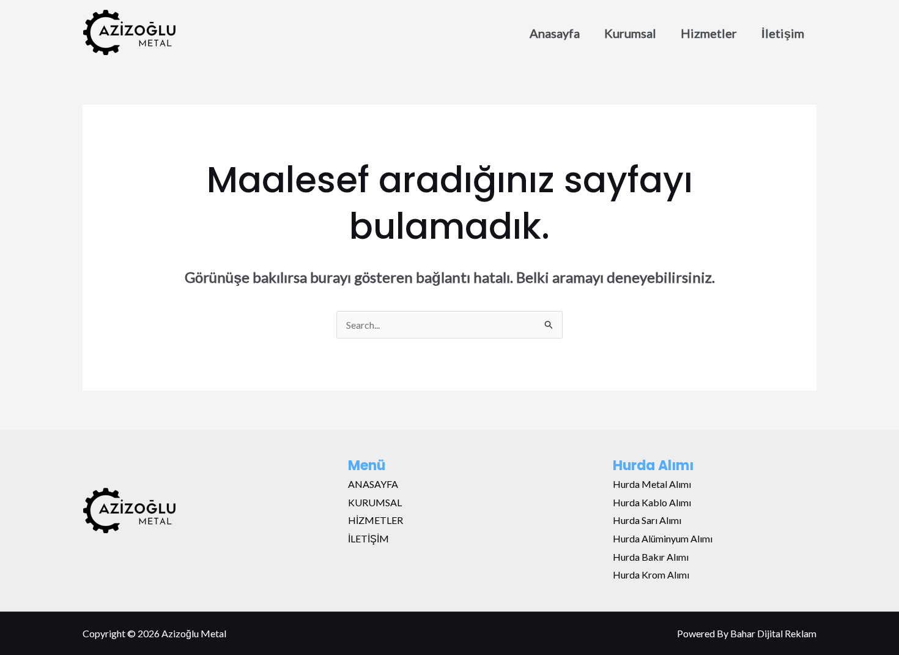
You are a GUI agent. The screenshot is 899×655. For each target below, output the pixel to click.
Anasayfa (555, 33)
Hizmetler (709, 33)
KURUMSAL (375, 502)
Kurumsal (630, 33)
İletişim (782, 33)
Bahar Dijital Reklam (773, 633)
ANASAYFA (373, 484)
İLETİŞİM (368, 538)
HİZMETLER (375, 520)
